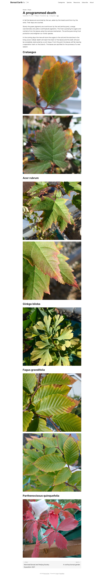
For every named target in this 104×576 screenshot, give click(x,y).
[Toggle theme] (24, 2)
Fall (57, 15)
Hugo (57, 573)
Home (24, 10)
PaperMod (61, 573)
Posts (29, 10)
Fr (28, 2)
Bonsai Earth (16, 2)
